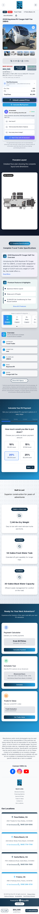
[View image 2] (13, 53)
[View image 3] (20, 53)
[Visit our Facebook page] (12, 771)
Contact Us (19, 801)
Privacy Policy (31, 894)
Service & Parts (19, 796)
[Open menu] (35, 5)
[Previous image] (4, 37)
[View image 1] (7, 53)
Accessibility (18, 896)
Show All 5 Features (19, 306)
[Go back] (3, 5)
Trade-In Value (19, 798)
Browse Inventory (19, 792)
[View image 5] (33, 53)
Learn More (19, 904)
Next (28, 467)
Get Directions (13, 824)
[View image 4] (26, 53)
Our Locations (19, 803)
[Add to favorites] (33, 27)
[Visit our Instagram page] (19, 771)
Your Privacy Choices (29, 896)
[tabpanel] (19, 357)
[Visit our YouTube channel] (26, 771)
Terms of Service (9, 896)
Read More (6, 274)
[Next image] (34, 37)
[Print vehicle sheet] (16, 15)
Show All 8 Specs (18, 380)
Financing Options (19, 794)
